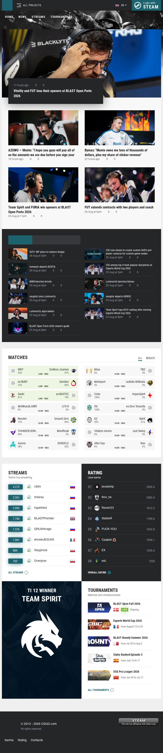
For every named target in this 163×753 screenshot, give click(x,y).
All (140, 358)
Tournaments (61, 16)
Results (150, 358)
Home (9, 16)
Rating (22, 740)
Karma (9, 740)
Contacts (37, 740)
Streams (38, 16)
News (22, 16)
